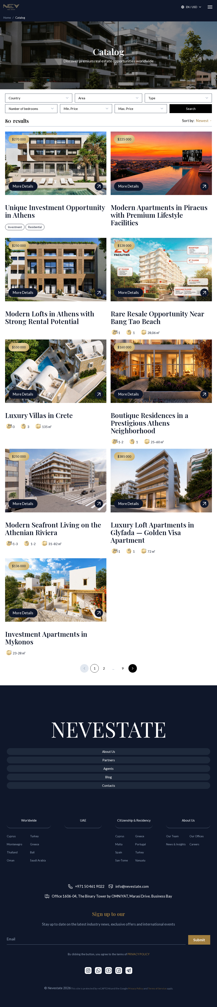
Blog (108, 777)
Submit (199, 940)
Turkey (34, 836)
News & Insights (176, 844)
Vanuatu (140, 860)
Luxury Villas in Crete (39, 415)
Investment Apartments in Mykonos (46, 637)
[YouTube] (108, 970)
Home (7, 17)
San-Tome (121, 860)
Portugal (140, 844)
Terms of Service (157, 988)
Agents (108, 768)
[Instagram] (88, 970)
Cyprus (11, 836)
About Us (108, 751)
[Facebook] (118, 970)
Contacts (108, 785)
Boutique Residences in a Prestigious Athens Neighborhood (149, 423)
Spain (118, 852)
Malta (118, 844)
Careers (194, 844)
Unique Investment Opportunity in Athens (55, 211)
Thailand (12, 852)
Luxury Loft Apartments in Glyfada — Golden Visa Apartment (152, 532)
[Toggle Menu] (210, 7)
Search (191, 109)
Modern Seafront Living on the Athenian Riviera (53, 528)
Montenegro (14, 844)
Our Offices (196, 836)
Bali (32, 852)
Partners (108, 760)
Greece (34, 844)
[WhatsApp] (98, 970)
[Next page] (132, 668)
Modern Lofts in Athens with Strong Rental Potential (49, 317)
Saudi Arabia (38, 860)
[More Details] (99, 186)
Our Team (172, 836)
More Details (23, 186)
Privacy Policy (135, 988)
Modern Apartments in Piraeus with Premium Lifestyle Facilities (159, 215)
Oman (10, 860)
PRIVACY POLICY (138, 954)
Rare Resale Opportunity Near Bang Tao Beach (157, 317)
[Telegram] (128, 970)
